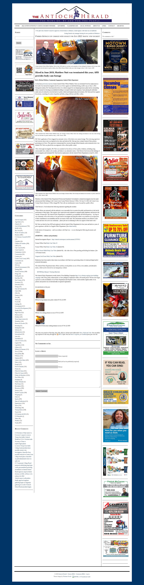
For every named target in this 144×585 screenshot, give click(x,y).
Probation (17, 379)
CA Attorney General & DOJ (22, 237)
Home (17, 26)
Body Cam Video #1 (51, 243)
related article (72, 226)
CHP (16, 245)
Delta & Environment (20, 267)
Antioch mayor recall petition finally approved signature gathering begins (22, 480)
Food (16, 302)
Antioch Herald (63, 574)
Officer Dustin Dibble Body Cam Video (46, 250)
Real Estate (18, 384)
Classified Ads (72, 26)
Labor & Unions (19, 341)
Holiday (17, 317)
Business (17, 235)
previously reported (47, 84)
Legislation (18, 345)
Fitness (17, 299)
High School (18, 312)
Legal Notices (85, 26)
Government (18, 306)
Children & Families (20, 243)
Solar (16, 397)
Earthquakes (18, 276)
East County (18, 280)
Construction (18, 254)
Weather (17, 420)
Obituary (17, 356)
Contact (111, 26)
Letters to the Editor (20, 360)
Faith (16, 291)
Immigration (18, 328)
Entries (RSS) (71, 574)
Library (17, 347)
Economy (17, 282)
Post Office (18, 377)
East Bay (17, 278)
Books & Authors (19, 232)
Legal (16, 343)
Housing (17, 325)
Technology (18, 407)
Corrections (18, 261)
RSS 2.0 (61, 334)
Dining (17, 269)
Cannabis (17, 241)
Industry (17, 330)
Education (17, 284)
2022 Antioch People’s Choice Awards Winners (38, 26)
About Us (96, 26)
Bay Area (17, 230)
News (16, 351)
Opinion (17, 358)
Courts (17, 263)
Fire (16, 297)
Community (18, 252)
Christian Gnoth (67, 576)
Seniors (17, 390)
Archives (120, 26)
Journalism (18, 338)
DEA (16, 265)
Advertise (61, 26)
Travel (16, 412)
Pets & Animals (19, 366)
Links (104, 26)
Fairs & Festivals (19, 289)
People (17, 364)
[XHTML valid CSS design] (81, 576)
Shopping (17, 395)
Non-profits (18, 353)
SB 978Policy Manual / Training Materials (48, 272)
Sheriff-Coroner (19, 392)
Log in (87, 574)
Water (16, 418)
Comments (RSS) (80, 574)
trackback (84, 334)
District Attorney (19, 271)
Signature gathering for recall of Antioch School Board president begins (23, 485)
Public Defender (19, 382)
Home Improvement (20, 319)
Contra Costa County (20, 258)
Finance (17, 295)
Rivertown (18, 388)
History (17, 315)
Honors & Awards (20, 323)
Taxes (16, 405)
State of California (20, 401)
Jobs (16, 336)
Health (16, 310)
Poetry (16, 369)
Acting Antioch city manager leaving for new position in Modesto (81, 33)
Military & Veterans (20, 349)
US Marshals (18, 416)
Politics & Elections (20, 375)
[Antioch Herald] (71, 23)
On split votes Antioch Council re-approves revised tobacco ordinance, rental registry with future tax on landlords (66, 31)
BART (16, 228)
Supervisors (18, 403)
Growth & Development (21, 308)
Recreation (18, 386)
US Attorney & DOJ (20, 414)
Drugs (16, 274)
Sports (16, 399)
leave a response (75, 334)
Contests (17, 256)
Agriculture (18, 222)
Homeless (17, 321)
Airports (17, 224)
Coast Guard (18, 250)
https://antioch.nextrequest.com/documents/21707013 (66, 239)
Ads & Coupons (19, 220)
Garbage (17, 304)
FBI (16, 293)
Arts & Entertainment (20, 226)
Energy (17, 286)
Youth (16, 423)
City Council (18, 248)
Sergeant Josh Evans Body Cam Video (45, 256)
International (18, 334)
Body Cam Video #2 (51, 247)
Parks (16, 362)
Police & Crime (19, 371)
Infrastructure (18, 332)
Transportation (19, 410)
